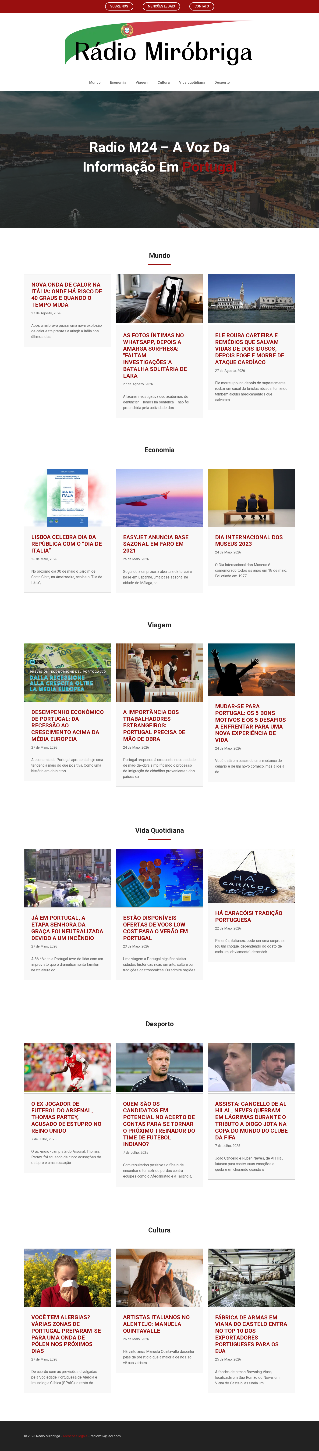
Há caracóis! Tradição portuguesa (248, 916)
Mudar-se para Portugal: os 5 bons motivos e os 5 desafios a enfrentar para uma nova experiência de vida (250, 723)
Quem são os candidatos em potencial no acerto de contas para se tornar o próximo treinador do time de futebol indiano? (159, 1124)
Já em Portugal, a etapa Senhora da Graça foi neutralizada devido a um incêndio (67, 928)
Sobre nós (119, 6)
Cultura (164, 82)
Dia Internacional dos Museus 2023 (249, 540)
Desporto (222, 82)
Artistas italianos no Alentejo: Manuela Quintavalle (156, 1324)
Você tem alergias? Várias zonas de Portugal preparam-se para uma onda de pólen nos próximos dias (66, 1334)
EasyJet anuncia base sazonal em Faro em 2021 (155, 544)
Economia (118, 82)
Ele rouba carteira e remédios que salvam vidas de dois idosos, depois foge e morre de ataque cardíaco (249, 349)
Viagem (142, 82)
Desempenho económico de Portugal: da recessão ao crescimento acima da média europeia (67, 725)
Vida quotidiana (192, 82)
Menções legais (161, 6)
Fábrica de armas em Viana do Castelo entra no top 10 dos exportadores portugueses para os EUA (251, 1334)
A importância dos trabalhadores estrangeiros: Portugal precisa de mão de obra (154, 725)
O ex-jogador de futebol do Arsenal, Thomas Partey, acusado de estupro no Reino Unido (66, 1117)
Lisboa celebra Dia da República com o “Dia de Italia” (66, 544)
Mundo (95, 82)
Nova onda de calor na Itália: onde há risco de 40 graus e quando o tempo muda (66, 294)
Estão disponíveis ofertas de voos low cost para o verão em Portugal (155, 928)
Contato (202, 6)
